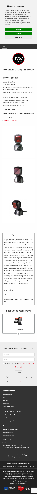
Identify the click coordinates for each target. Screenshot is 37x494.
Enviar (18, 372)
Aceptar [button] (18, 29)
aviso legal (21, 363)
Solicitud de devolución (9, 435)
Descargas (5, 403)
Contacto (5, 400)
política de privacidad (25, 381)
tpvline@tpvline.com (10, 120)
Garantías (5, 418)
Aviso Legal (6, 466)
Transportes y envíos (8, 421)
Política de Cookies (28, 466)
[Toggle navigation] (4, 47)
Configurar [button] (18, 37)
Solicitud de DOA (7, 432)
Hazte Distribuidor (8, 406)
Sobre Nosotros (7, 394)
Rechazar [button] (18, 33)
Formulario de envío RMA (9, 429)
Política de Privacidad (16, 466)
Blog (3, 397)
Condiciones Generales (9, 415)
